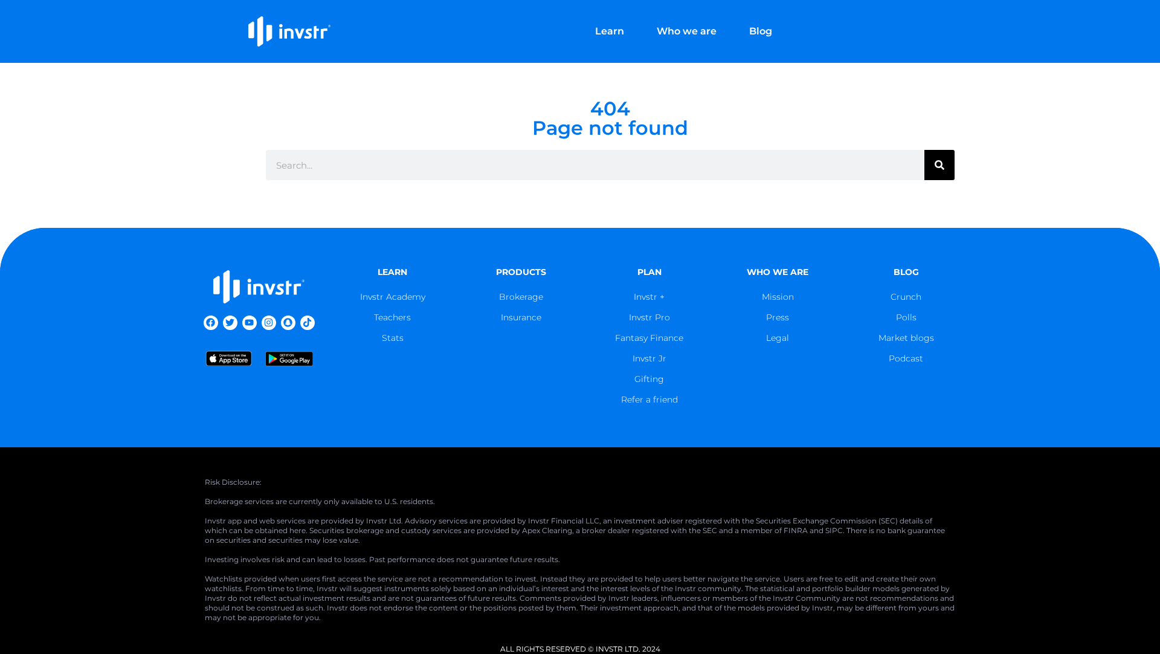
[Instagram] (269, 323)
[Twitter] (230, 323)
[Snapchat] (288, 323)
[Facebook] (211, 323)
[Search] (939, 165)
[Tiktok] (307, 323)
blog (906, 272)
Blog (760, 31)
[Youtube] (249, 323)
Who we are (687, 31)
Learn (609, 31)
